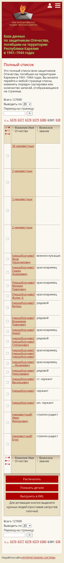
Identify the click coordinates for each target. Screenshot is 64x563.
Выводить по (13, 104)
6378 (28, 120)
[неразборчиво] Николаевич (23, 372)
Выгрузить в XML (32, 496)
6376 (13, 120)
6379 (36, 120)
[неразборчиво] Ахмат (23, 331)
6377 (21, 120)
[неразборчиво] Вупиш (23, 304)
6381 (51, 120)
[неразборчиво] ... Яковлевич (23, 363)
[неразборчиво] (23, 391)
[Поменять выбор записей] (7, 134)
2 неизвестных (22, 171)
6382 (59, 120)
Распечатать (32, 479)
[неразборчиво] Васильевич (23, 380)
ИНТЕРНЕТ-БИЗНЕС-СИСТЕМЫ (38, 557)
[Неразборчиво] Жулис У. (23, 296)
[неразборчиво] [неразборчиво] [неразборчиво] (23, 353)
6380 (43, 120)
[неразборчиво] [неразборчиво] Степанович (23, 341)
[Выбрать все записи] (7, 127)
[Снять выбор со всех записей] (7, 130)
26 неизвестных (23, 146)
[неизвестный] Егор (22, 437)
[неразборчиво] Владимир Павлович (23, 321)
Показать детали (32, 488)
